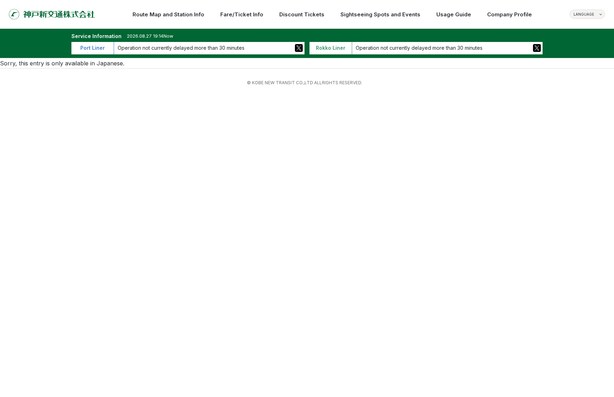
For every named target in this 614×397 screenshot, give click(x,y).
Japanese (110, 63)
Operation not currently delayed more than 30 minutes (181, 48)
